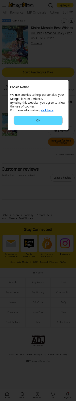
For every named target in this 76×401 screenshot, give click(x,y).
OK (38, 120)
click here (47, 110)
